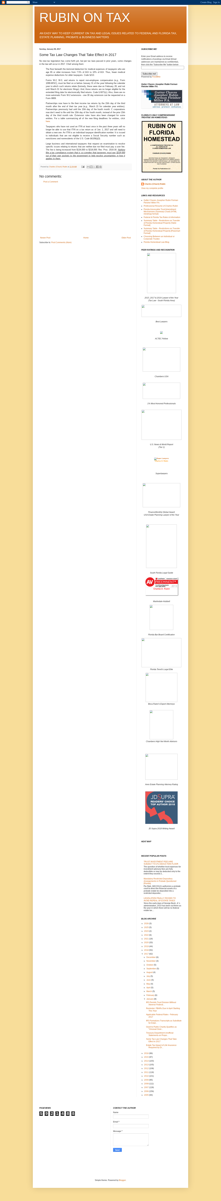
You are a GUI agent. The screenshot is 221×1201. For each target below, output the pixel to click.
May (148, 984)
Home (86, 238)
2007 (146, 1087)
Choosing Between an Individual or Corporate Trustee (159, 237)
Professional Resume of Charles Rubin (161, 206)
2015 (146, 1057)
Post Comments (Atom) (61, 242)
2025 (146, 927)
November (151, 961)
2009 (146, 1080)
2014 (146, 1061)
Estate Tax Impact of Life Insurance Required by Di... (161, 1046)
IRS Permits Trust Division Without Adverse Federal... (161, 1003)
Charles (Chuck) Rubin (154, 184)
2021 (146, 939)
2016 (146, 1053)
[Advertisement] (85, 210)
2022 (146, 935)
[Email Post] (83, 167)
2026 (146, 923)
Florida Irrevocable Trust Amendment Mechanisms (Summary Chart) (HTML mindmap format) (160, 211)
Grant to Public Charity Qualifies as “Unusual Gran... (161, 1028)
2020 (146, 942)
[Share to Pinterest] (100, 166)
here (48, 121)
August (149, 972)
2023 (146, 931)
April (148, 987)
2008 (146, 1084)
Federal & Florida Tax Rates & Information (162, 217)
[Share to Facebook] (97, 166)
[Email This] (88, 166)
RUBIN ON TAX (84, 17)
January (150, 999)
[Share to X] (94, 166)
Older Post (126, 238)
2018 (146, 950)
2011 (146, 1072)
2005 (146, 1095)
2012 (146, 1068)
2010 (146, 1076)
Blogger (122, 1180)
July (148, 976)
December (151, 957)
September (151, 968)
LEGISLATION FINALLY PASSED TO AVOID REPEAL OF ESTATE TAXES (160, 899)
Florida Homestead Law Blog (156, 242)
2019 (146, 946)
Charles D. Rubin (161, 461)
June (148, 980)
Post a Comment (50, 182)
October (150, 965)
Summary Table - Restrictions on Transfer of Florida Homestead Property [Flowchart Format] (162, 230)
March (149, 991)
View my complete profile (152, 188)
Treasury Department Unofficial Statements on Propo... (159, 1034)
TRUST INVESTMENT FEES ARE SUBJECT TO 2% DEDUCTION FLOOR (161, 863)
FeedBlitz (156, 77)
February (150, 995)
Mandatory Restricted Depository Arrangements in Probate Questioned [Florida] (160, 881)
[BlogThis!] (91, 166)
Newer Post (45, 238)
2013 (146, 1065)
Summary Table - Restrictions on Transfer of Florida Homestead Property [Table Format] (162, 222)
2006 (146, 1091)
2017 (146, 954)
